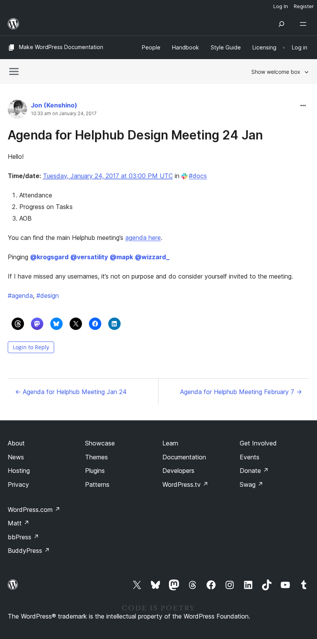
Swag (251, 484)
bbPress (23, 537)
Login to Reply (31, 347)
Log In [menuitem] (280, 6)
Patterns (97, 484)
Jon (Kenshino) (54, 105)
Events (249, 457)
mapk (121, 257)
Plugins (95, 470)
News (16, 457)
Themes (96, 457)
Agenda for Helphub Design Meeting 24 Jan (135, 135)
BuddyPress (29, 550)
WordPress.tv (185, 484)
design (47, 295)
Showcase (100, 443)
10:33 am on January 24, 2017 (64, 113)
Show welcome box (275, 71)
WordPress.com (34, 509)
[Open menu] (304, 24)
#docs (198, 176)
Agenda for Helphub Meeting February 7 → (241, 392)
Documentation (184, 457)
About (16, 443)
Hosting (19, 470)
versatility (89, 257)
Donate (254, 470)
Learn (170, 443)
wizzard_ (152, 257)
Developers (178, 470)
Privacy (18, 484)
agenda (20, 295)
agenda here (143, 237)
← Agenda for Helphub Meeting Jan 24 (71, 392)
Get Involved (258, 443)
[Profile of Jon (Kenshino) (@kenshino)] (17, 111)
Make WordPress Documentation (61, 47)
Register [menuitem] (304, 6)
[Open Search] (281, 24)
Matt (18, 523)
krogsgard (49, 257)
